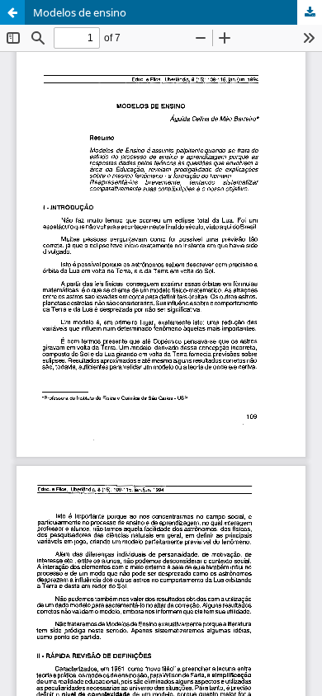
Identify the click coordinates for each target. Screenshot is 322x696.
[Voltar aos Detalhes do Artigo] (12, 12)
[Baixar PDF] (309, 12)
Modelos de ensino (79, 12)
